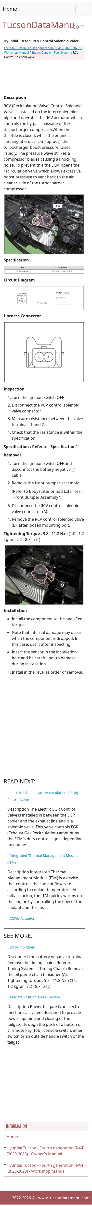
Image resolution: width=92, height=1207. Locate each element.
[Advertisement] (44, 77)
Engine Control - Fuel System (50, 52)
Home (10, 8)
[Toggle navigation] (82, 9)
